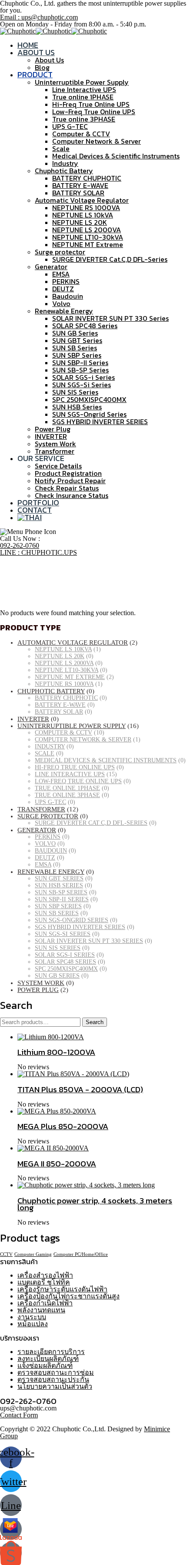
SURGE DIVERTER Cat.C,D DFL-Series (109, 259)
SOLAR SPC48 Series (84, 325)
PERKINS (66, 281)
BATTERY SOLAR (78, 193)
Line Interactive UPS (84, 89)
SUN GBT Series (77, 340)
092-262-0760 (19, 545)
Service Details (58, 466)
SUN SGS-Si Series (81, 384)
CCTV (6, 1254)
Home (27, 45)
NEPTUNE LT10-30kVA (87, 237)
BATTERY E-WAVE (80, 185)
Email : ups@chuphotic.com (39, 17)
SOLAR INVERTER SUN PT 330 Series (110, 318)
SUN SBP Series (76, 355)
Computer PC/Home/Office (80, 1254)
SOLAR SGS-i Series (83, 377)
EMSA (61, 274)
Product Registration (68, 473)
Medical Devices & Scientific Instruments (116, 156)
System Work (55, 443)
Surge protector (60, 252)
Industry (65, 163)
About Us (36, 52)
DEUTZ (63, 288)
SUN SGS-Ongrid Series (89, 414)
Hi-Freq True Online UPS (91, 104)
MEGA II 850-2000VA (56, 1163)
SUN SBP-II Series (80, 362)
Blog (42, 67)
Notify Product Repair (70, 480)
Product (35, 74)
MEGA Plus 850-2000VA (62, 1126)
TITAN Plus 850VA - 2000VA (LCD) (80, 1089)
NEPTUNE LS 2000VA (86, 229)
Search (95, 1022)
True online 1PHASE (83, 97)
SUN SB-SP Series (80, 370)
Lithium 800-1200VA (56, 1052)
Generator (51, 266)
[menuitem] (29, 517)
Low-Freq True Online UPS (93, 111)
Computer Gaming (33, 1254)
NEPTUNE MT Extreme (87, 244)
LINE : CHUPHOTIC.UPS (38, 552)
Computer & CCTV (81, 133)
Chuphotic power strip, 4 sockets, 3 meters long (94, 1203)
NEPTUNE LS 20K (79, 222)
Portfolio (38, 502)
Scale (61, 148)
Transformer (54, 451)
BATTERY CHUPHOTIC (86, 178)
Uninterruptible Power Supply (82, 82)
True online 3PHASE (83, 119)
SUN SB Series (74, 348)
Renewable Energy (64, 311)
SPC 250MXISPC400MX (89, 399)
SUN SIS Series (75, 392)
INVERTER (51, 436)
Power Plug (52, 429)
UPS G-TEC (70, 126)
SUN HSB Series (77, 407)
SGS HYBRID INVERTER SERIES (100, 421)
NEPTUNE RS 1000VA (86, 207)
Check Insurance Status (71, 495)
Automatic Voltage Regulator (82, 200)
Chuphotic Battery (64, 170)
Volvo (61, 303)
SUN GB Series (75, 333)
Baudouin (67, 296)
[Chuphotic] (18, 31)
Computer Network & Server (96, 141)
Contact (34, 510)
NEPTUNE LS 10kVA (82, 215)
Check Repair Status (67, 488)
